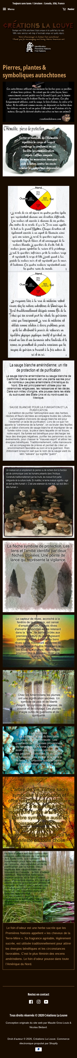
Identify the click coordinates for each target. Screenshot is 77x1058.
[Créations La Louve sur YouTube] (46, 1002)
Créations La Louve (44, 1038)
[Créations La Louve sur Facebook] (31, 1002)
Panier (70, 9)
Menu (11, 9)
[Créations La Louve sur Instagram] (38, 1002)
